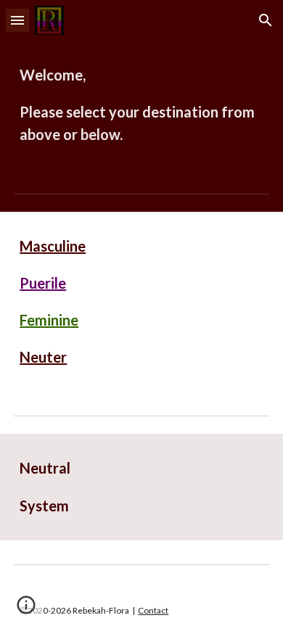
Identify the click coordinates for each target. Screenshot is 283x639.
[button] (17, 20)
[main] (141, 105)
